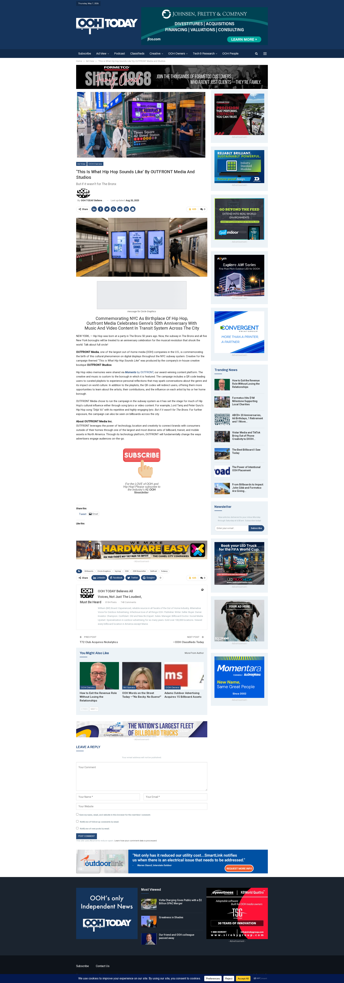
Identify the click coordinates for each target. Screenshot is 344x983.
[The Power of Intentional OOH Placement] (222, 471)
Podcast (119, 53)
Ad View (101, 53)
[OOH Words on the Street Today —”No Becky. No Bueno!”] (141, 675)
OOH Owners (176, 53)
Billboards (89, 571)
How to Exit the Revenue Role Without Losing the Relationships (246, 383)
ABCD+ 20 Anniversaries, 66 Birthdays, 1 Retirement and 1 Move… (247, 418)
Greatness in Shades (171, 917)
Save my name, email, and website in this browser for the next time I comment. (115, 815)
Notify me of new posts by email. (95, 829)
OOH (127, 571)
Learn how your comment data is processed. (135, 841)
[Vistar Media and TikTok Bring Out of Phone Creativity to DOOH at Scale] (222, 436)
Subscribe (84, 53)
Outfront (153, 571)
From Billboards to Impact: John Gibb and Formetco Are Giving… (248, 487)
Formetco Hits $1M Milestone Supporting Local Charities (244, 401)
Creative (155, 53)
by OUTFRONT (139, 372)
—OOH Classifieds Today (188, 642)
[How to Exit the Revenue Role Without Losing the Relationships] (99, 675)
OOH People (230, 53)
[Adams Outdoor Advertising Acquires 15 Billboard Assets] (184, 675)
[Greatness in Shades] (149, 921)
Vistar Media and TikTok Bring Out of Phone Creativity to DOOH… (246, 435)
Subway (164, 571)
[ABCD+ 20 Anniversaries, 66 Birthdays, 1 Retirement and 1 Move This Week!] (222, 419)
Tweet (82, 513)
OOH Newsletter (139, 571)
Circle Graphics (104, 571)
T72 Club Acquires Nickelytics (99, 642)
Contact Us (102, 966)
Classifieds (137, 53)
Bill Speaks (129, 687)
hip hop (118, 571)
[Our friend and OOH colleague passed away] (149, 939)
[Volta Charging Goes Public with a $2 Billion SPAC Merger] (149, 904)
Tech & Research (204, 53)
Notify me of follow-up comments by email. (99, 822)
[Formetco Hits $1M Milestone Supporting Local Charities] (222, 402)
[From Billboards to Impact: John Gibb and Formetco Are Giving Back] (222, 488)
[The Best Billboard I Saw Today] (222, 454)
